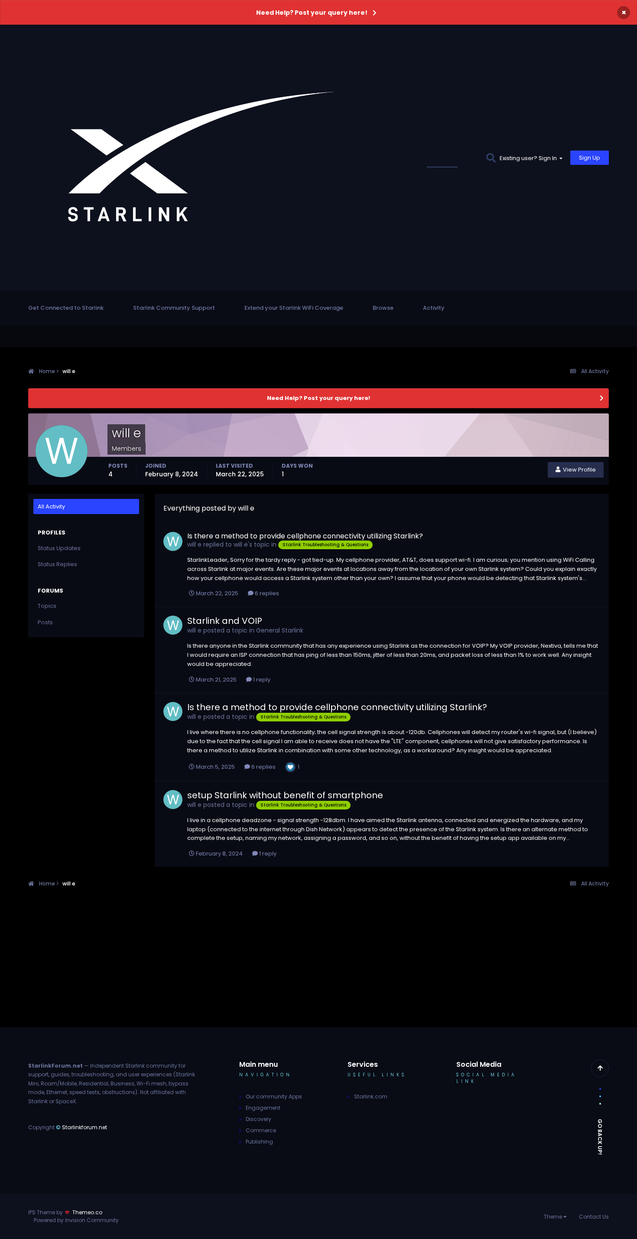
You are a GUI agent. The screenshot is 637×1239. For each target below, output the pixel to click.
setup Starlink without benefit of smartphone (285, 795)
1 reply (261, 679)
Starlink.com (370, 1096)
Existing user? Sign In (529, 158)
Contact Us (594, 1216)
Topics (47, 606)
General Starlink (279, 630)
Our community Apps (274, 1096)
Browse (383, 308)
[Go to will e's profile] (172, 541)
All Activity (51, 506)
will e (194, 544)
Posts (45, 622)
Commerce (261, 1130)
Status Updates (452, 157)
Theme (553, 1216)
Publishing (259, 1141)
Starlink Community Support (174, 308)
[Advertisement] (318, 966)
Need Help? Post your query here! (311, 12)
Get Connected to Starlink (66, 308)
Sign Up (589, 158)
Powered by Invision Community (76, 1220)
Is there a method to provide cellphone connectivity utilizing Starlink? (305, 536)
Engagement (263, 1107)
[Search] (491, 157)
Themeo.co (87, 1212)
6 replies (266, 593)
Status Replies (57, 564)
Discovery (258, 1119)
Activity (434, 308)
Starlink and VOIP (224, 621)
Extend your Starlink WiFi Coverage (293, 308)
